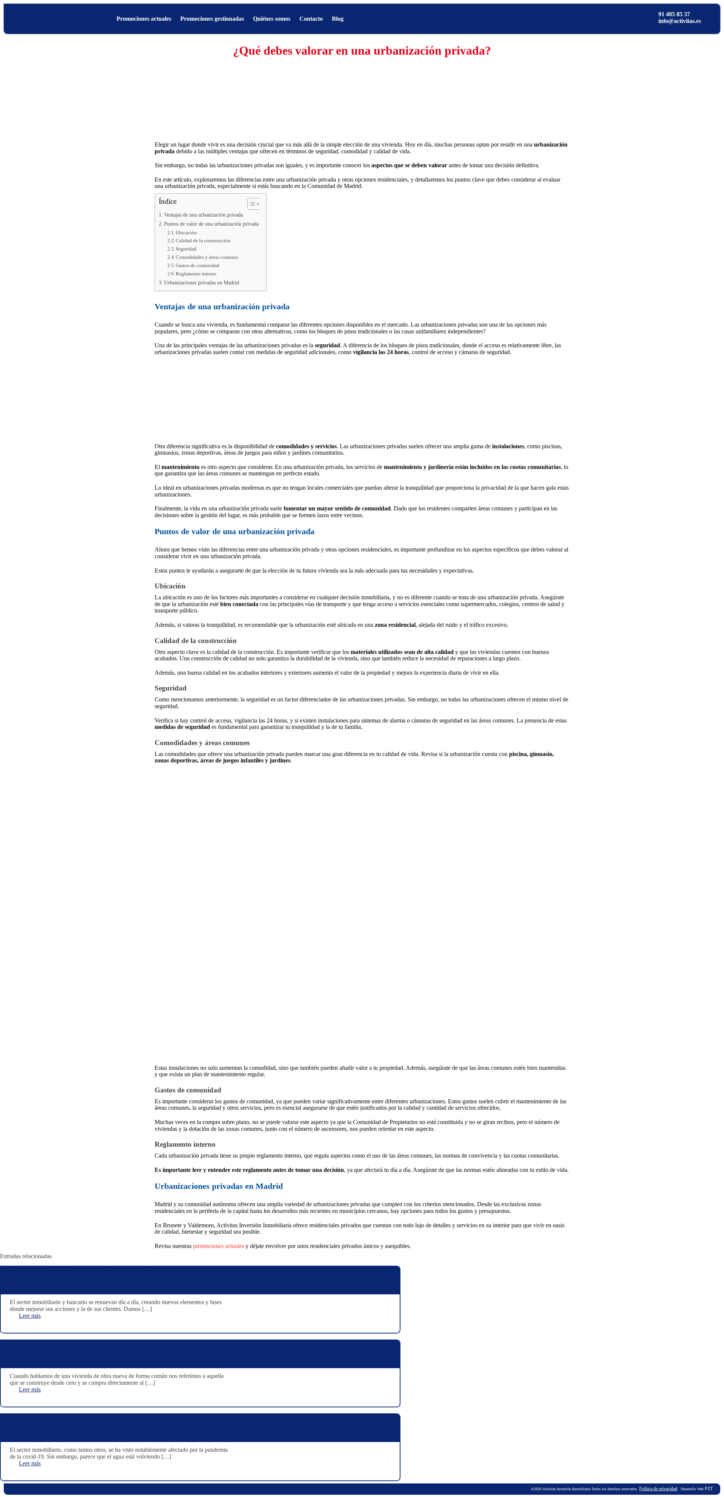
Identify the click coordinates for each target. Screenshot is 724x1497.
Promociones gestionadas (212, 18)
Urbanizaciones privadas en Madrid (201, 283)
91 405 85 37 (674, 14)
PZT (708, 1488)
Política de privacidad (658, 1488)
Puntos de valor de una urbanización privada (211, 224)
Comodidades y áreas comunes (207, 257)
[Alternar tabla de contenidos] (250, 203)
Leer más (30, 1315)
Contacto (311, 18)
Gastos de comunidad (197, 265)
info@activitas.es (679, 21)
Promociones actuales (144, 18)
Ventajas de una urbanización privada (203, 215)
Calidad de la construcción (203, 240)
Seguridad (186, 249)
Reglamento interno (196, 273)
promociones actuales (218, 1246)
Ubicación (186, 232)
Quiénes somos (271, 18)
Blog (338, 18)
